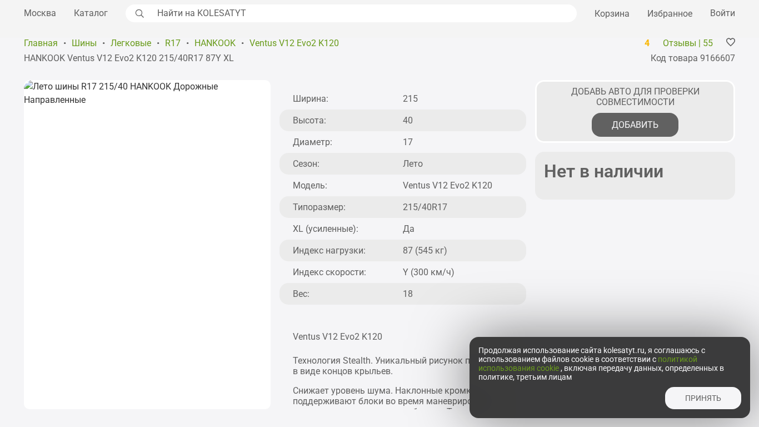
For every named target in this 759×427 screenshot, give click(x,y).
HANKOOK (215, 43)
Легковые (131, 43)
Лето (413, 163)
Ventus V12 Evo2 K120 (294, 43)
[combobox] (364, 13)
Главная (41, 43)
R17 (173, 43)
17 (408, 142)
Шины (84, 43)
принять (703, 398)
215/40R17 (425, 207)
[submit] (138, 13)
